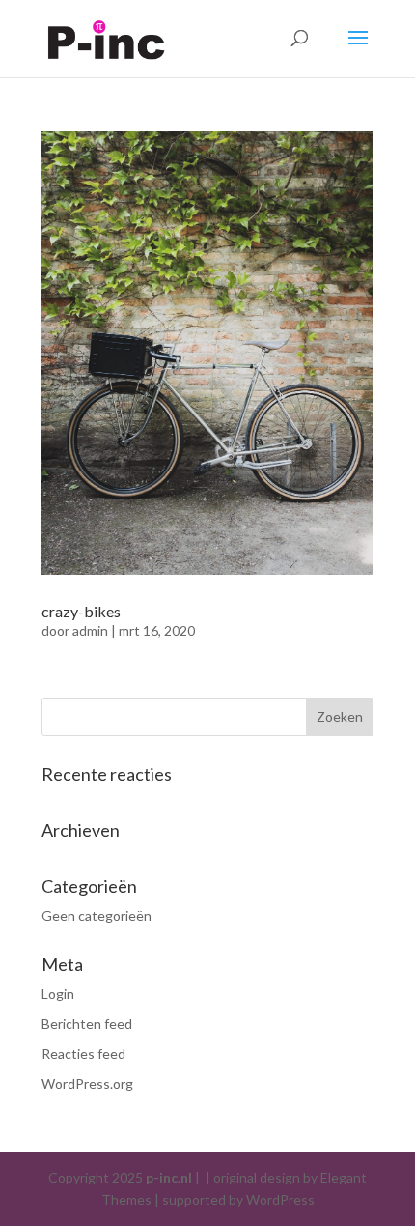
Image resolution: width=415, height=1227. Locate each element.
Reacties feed (83, 1053)
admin (90, 630)
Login (58, 993)
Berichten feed (87, 1023)
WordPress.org (87, 1083)
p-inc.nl (169, 1177)
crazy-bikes (81, 611)
